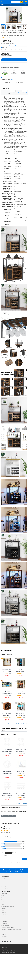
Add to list (7, 82)
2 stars (2, 846)
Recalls (2, 910)
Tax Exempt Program (5, 916)
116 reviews (11, 37)
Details (12, 79)
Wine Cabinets (24, 94)
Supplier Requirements (6, 888)
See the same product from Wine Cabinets (17, 723)
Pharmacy (3, 908)
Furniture (20, 92)
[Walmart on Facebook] (2, 942)
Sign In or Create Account (10, 869)
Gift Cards (3, 901)
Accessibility (4, 912)
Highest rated (17, 852)
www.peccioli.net (14, 47)
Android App (4, 936)
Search (24, 859)
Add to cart (14, 60)
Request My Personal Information (8, 927)
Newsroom (3, 882)
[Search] (22, 2)
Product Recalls (4, 914)
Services (12, 4)
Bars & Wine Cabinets (16, 94)
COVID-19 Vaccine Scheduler (7, 906)
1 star (3, 848)
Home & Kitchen (14, 92)
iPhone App (3, 934)
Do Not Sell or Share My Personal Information (11, 929)
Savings (17, 4)
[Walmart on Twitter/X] (5, 942)
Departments (6, 4)
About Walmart (4, 878)
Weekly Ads (19, 871)
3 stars (2, 844)
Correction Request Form (8, 816)
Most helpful (4, 855)
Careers (3, 880)
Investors (3, 884)
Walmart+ (3, 899)
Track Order (10, 871)
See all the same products (21, 803)
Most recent (8, 852)
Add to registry (21, 82)
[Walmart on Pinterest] (10, 942)
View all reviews (5, 837)
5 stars (2, 841)
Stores (2, 895)
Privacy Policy (4, 923)
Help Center (22, 869)
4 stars (2, 843)
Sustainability (4, 886)
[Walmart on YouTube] (8, 942)
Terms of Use (4, 921)
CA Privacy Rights (5, 925)
